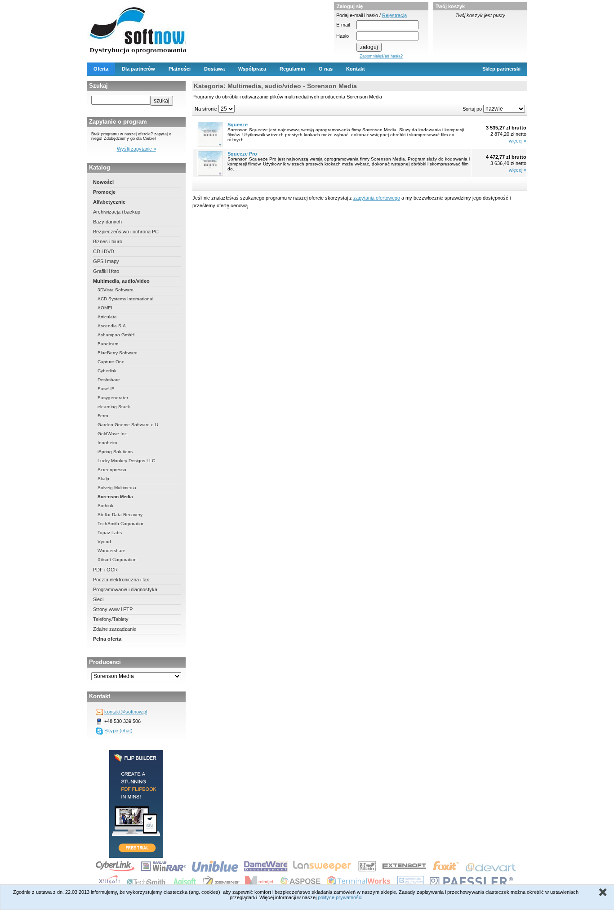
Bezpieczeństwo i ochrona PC (126, 231)
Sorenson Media (115, 496)
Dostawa (214, 68)
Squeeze (237, 124)
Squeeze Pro (242, 153)
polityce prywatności (340, 897)
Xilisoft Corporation (117, 559)
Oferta (100, 68)
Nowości (103, 182)
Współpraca (252, 68)
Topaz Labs (110, 532)
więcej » (517, 140)
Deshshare (109, 379)
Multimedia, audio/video (121, 281)
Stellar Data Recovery (120, 514)
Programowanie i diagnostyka (125, 589)
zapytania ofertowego (376, 198)
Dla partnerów (138, 68)
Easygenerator (113, 397)
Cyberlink (107, 370)
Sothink (105, 505)
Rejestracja (394, 15)
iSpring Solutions (115, 451)
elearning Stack (114, 406)
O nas (326, 68)
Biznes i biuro (107, 241)
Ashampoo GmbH (116, 334)
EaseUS (106, 388)
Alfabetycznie (109, 202)
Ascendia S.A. (112, 325)
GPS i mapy (106, 261)
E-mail (343, 24)
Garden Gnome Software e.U (128, 424)
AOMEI (105, 307)
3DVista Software (115, 289)
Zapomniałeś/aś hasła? (381, 56)
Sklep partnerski (501, 68)
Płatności (180, 68)
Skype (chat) (118, 730)
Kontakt (355, 68)
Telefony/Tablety (111, 619)
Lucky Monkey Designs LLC (126, 460)
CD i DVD (103, 251)
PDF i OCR (105, 569)
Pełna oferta (107, 639)
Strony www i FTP (113, 609)
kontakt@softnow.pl (125, 711)
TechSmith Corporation (121, 523)
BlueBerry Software (118, 352)
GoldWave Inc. (113, 433)
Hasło (342, 36)
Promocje (104, 192)
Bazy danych (107, 221)
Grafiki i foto (106, 271)
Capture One (111, 361)
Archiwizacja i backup (116, 211)
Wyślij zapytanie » (136, 149)
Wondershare (111, 550)
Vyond (104, 541)
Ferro (103, 415)
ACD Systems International (125, 298)
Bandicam (108, 343)
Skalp (103, 478)
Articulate (107, 316)
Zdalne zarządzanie (114, 629)
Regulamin (292, 68)
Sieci (98, 599)
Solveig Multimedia (117, 487)
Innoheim (107, 442)
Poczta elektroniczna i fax (121, 579)
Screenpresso (112, 469)
